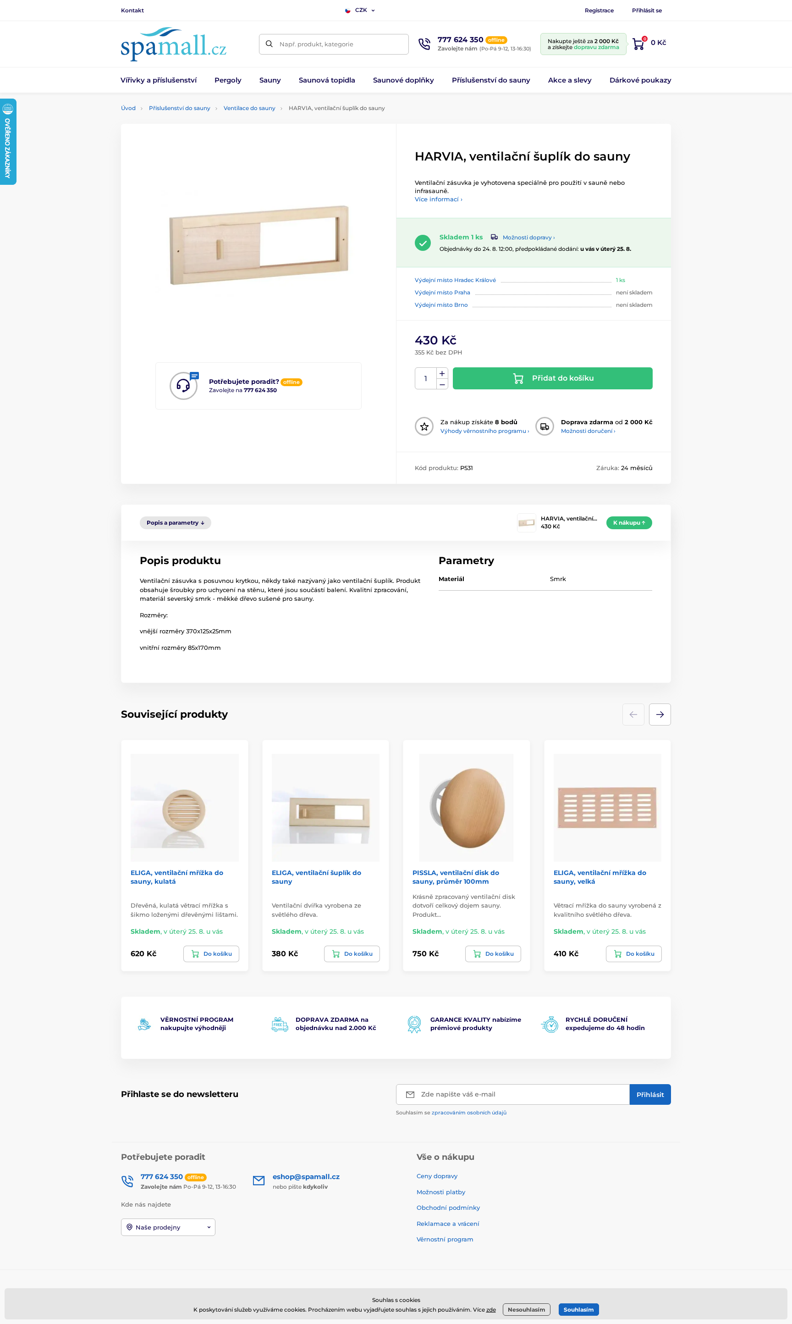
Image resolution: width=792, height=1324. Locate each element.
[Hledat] (269, 44)
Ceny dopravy (437, 1176)
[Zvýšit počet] (442, 373)
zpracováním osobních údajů (469, 1112)
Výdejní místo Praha (442, 292)
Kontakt (132, 10)
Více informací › (438, 199)
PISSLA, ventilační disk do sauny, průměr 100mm (455, 877)
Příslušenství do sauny (179, 108)
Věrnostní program (445, 1239)
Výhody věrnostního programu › (484, 430)
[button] (660, 715)
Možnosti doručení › (588, 430)
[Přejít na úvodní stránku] (173, 44)
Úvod (128, 108)
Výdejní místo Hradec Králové (455, 280)
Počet (426, 378)
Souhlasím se (451, 1112)
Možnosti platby (441, 1192)
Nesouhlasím (526, 1309)
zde (491, 1309)
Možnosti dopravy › (529, 237)
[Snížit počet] (442, 384)
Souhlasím (579, 1309)
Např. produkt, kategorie (316, 44)
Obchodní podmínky (448, 1207)
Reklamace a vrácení (448, 1223)
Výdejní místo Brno (441, 304)
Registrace (599, 10)
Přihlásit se (647, 10)
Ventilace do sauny (249, 108)
